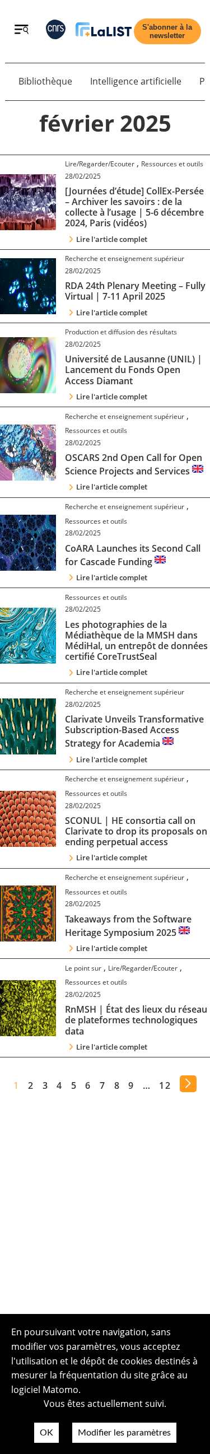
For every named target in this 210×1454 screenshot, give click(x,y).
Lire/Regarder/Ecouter (99, 164)
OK (46, 1432)
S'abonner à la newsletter (167, 31)
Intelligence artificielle (135, 81)
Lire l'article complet (111, 239)
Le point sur (83, 968)
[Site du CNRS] (55, 32)
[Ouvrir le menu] (21, 31)
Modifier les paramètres (124, 1432)
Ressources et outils (172, 164)
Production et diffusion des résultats (121, 332)
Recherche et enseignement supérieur (124, 258)
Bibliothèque (45, 81)
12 (165, 1085)
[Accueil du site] (103, 31)
